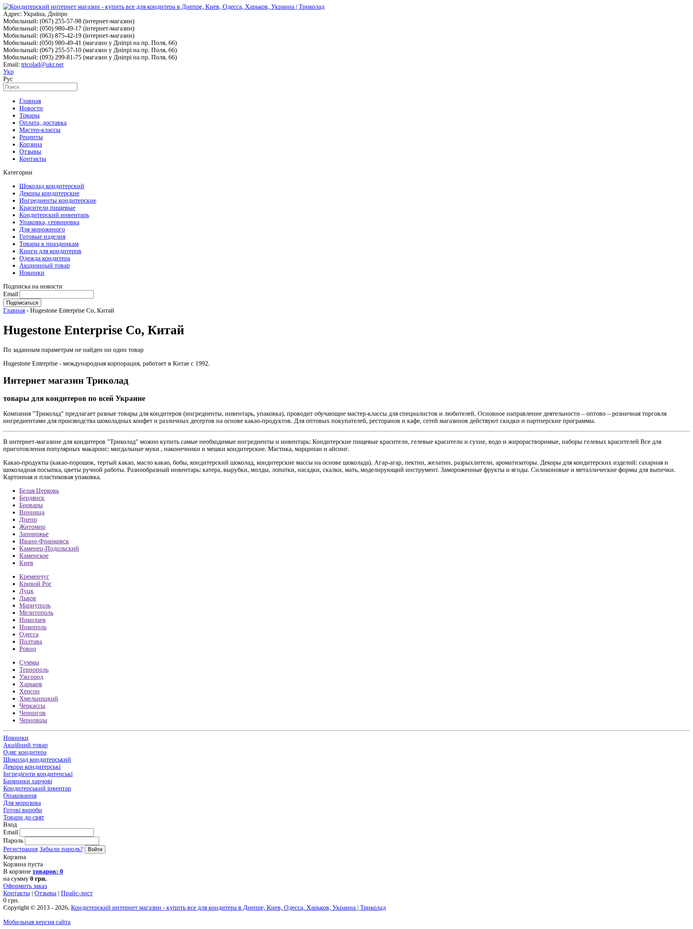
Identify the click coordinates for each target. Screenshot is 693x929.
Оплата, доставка (43, 122)
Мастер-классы (40, 129)
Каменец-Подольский (49, 548)
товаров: (47, 871)
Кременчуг (34, 576)
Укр (8, 71)
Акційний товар (25, 745)
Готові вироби (22, 810)
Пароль (13, 840)
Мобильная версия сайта (37, 922)
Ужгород (31, 676)
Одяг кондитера (25, 752)
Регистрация (20, 849)
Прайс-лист (77, 893)
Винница (32, 512)
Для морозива (22, 802)
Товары (29, 115)
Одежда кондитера (44, 258)
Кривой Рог (35, 583)
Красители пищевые (47, 207)
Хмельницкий (38, 698)
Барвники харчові (27, 781)
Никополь (33, 627)
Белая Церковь (39, 490)
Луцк (26, 590)
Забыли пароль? (61, 849)
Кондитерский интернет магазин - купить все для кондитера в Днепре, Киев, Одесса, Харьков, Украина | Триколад (228, 907)
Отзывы (30, 151)
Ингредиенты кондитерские (57, 200)
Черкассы (32, 705)
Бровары (31, 505)
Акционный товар (44, 265)
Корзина (30, 144)
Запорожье (34, 534)
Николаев (32, 619)
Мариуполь (35, 605)
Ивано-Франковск (44, 541)
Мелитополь (36, 612)
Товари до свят (23, 817)
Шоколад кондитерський (37, 759)
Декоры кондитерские (49, 193)
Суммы (29, 662)
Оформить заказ (25, 885)
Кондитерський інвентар (37, 788)
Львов (27, 598)
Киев (26, 562)
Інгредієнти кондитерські (38, 773)
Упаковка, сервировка (49, 222)
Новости (31, 108)
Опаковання (19, 795)
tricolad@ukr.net (42, 64)
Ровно (27, 648)
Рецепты (31, 137)
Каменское (34, 555)
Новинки (32, 272)
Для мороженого (42, 229)
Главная (30, 101)
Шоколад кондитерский (51, 186)
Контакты (32, 158)
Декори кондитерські (32, 766)
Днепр (28, 519)
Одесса (28, 634)
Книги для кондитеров (50, 251)
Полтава (30, 641)
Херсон (29, 691)
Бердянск (32, 497)
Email (10, 294)
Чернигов (32, 712)
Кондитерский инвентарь (54, 214)
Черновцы (33, 720)
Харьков (30, 684)
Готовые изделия (42, 236)
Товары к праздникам (49, 243)
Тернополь (34, 669)
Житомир (32, 526)
